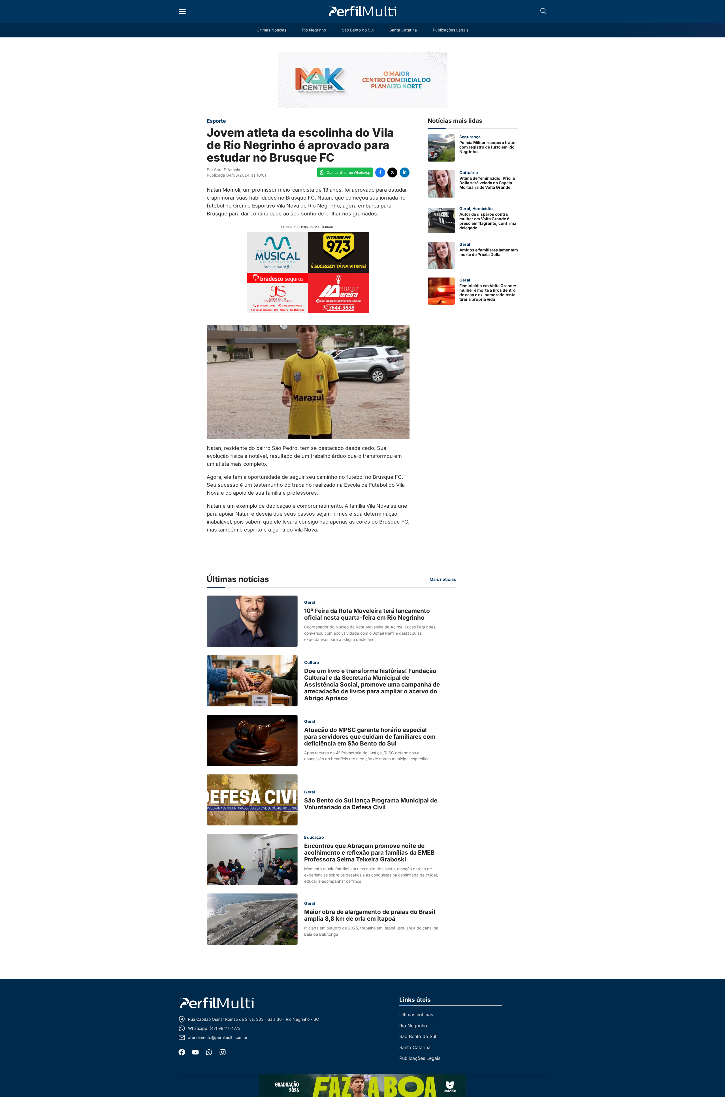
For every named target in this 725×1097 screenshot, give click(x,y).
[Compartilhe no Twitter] (392, 172)
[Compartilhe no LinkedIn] (405, 172)
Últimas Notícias (271, 29)
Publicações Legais (450, 29)
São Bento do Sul (358, 29)
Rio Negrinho (314, 29)
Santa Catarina (403, 29)
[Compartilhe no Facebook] (380, 172)
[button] (543, 10)
